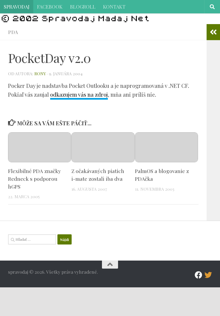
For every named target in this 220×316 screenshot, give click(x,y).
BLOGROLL (83, 6)
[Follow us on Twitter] (208, 275)
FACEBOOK (50, 6)
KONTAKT (114, 6)
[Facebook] (198, 275)
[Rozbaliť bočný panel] (213, 32)
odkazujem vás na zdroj (79, 94)
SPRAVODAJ (17, 6)
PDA (13, 32)
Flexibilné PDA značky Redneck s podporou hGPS (34, 178)
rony (40, 73)
